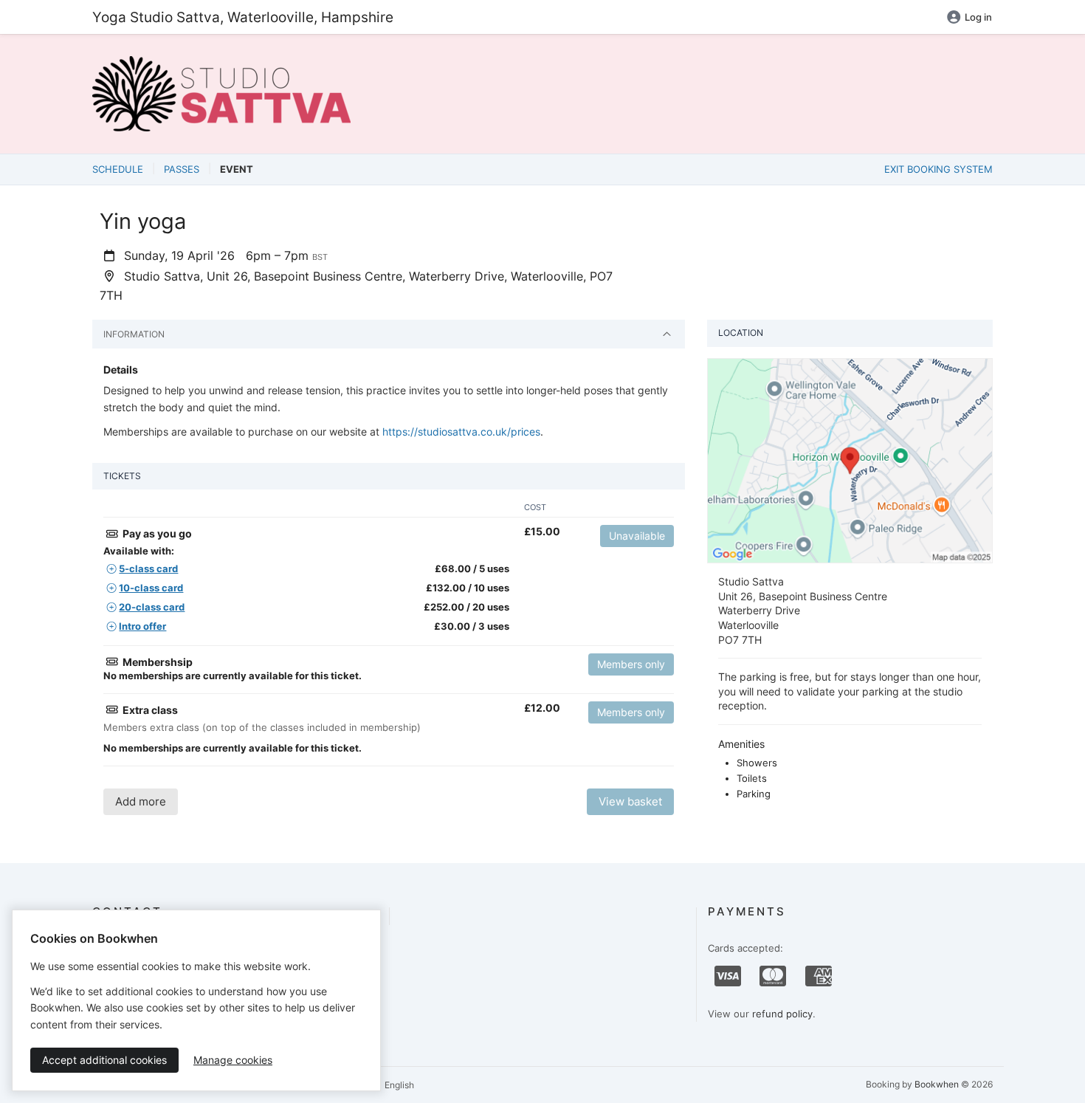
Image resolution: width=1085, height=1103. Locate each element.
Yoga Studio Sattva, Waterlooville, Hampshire (242, 17)
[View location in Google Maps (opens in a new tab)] (850, 460)
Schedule (117, 169)
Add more (140, 801)
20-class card (152, 607)
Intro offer (142, 626)
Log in (978, 17)
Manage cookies (232, 1060)
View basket (630, 801)
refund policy (782, 1014)
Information (134, 334)
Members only (631, 664)
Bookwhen (936, 1084)
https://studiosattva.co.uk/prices (461, 431)
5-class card (148, 568)
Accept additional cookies (104, 1060)
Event (236, 169)
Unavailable (637, 535)
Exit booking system (938, 169)
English (398, 1084)
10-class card (151, 588)
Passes (181, 169)
